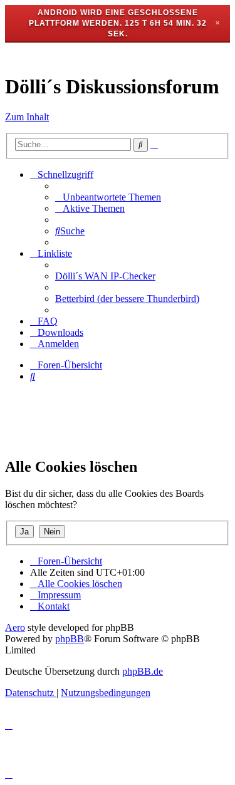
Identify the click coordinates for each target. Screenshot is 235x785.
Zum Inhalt (27, 117)
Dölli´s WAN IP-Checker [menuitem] (105, 276)
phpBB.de (142, 671)
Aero (15, 627)
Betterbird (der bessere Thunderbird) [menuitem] (127, 298)
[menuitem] (108, 197)
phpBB (69, 638)
